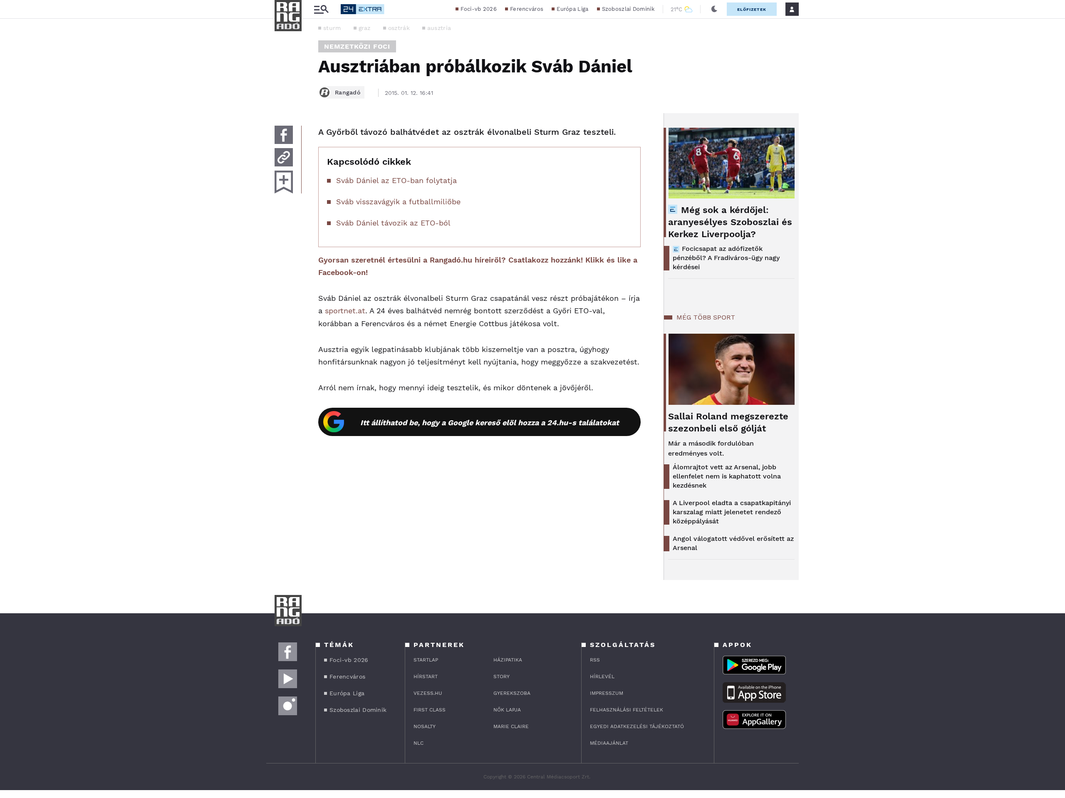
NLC (419, 743)
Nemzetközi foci (357, 46)
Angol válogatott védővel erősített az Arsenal (733, 543)
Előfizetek (751, 9)
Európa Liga (572, 9)
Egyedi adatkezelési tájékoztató (637, 726)
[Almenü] (321, 9)
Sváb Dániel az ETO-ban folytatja (396, 180)
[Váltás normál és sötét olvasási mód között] (714, 9)
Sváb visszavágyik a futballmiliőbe (398, 201)
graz (365, 28)
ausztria (439, 28)
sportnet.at (345, 310)
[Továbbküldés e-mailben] (284, 157)
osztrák (399, 28)
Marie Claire (511, 726)
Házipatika (507, 660)
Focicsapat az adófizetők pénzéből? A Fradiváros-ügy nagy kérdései (726, 258)
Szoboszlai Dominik (628, 9)
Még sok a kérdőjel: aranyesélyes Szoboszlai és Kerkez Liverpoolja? (730, 222)
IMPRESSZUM (606, 693)
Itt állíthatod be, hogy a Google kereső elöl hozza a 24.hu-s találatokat (489, 422)
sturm (332, 28)
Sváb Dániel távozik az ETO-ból (393, 222)
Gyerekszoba (511, 693)
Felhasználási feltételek (626, 710)
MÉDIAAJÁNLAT (609, 743)
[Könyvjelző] (284, 182)
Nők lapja (507, 710)
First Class (430, 710)
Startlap (426, 660)
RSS (595, 660)
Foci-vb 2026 (479, 9)
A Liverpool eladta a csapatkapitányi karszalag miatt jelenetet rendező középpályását (732, 512)
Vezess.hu (428, 693)
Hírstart (426, 676)
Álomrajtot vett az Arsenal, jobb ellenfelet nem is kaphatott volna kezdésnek (727, 476)
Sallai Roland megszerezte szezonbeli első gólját (728, 422)
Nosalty (425, 726)
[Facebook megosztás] (284, 135)
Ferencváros (526, 9)
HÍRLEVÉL (602, 676)
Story (501, 676)
